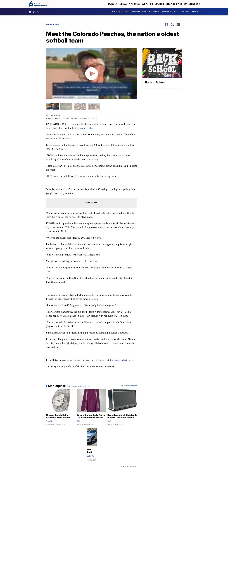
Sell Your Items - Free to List (78, 386)
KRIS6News (30, 12)
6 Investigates (183, 11)
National (134, 4)
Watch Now (191, 4)
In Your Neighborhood (121, 11)
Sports (159, 4)
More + (195, 11)
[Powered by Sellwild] (133, 466)
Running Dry (154, 11)
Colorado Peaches (84, 128)
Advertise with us (169, 11)
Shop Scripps (174, 4)
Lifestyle (52, 24)
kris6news (34, 12)
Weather (147, 4)
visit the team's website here (119, 360)
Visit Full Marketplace (128, 386)
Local (123, 4)
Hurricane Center (139, 11)
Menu (111, 4)
